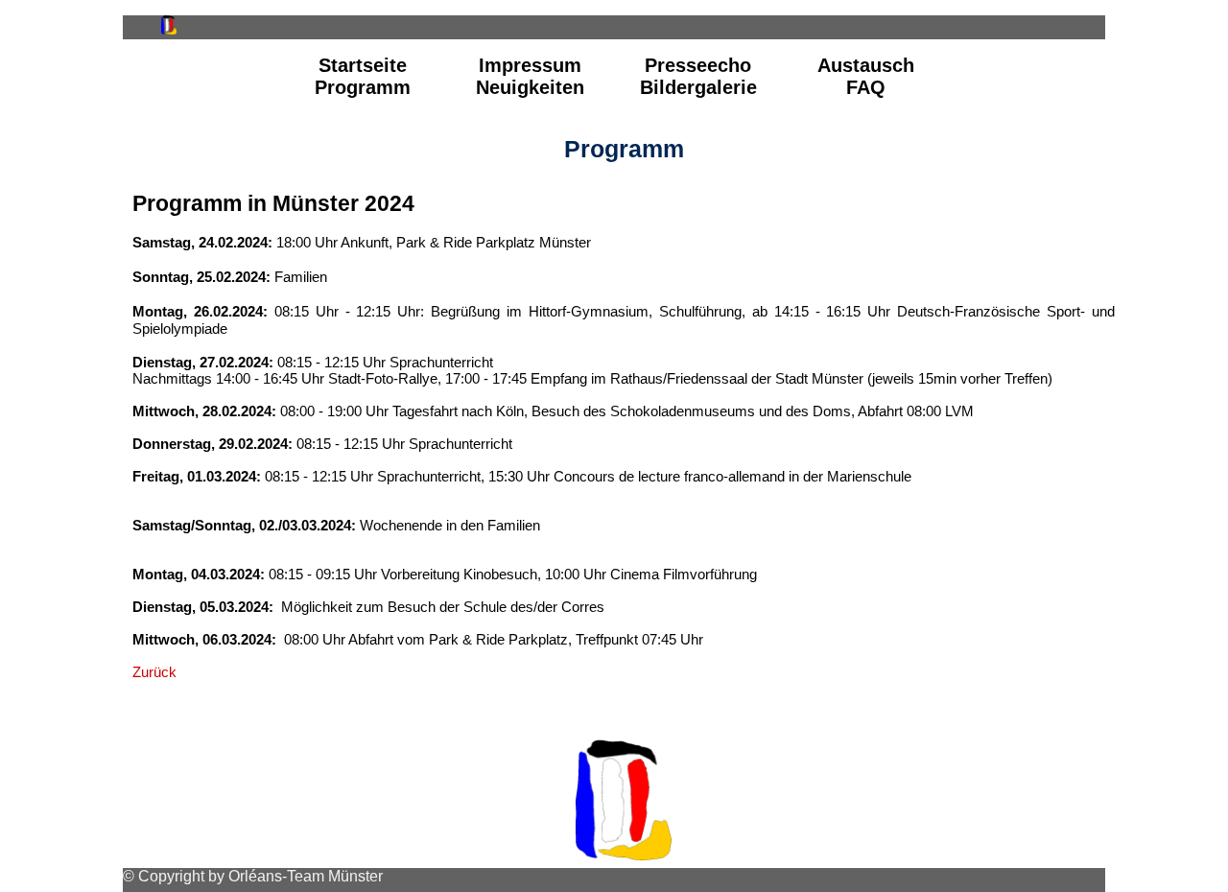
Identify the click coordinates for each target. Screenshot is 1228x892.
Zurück (154, 672)
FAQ (866, 87)
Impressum (530, 65)
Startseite (363, 65)
